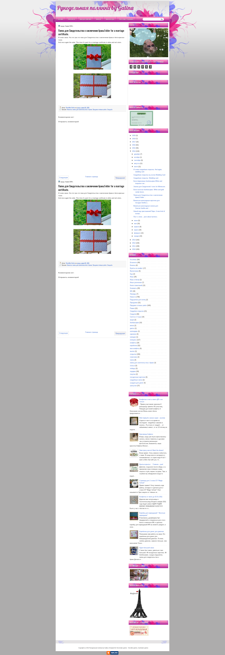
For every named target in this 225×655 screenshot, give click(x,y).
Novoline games (132, 648)
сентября (137, 160)
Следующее (63, 177)
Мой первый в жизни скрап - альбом (152, 418)
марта (136, 230)
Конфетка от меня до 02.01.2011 (150, 497)
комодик (133, 337)
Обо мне (60, 19)
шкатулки (133, 385)
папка (132, 360)
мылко (132, 351)
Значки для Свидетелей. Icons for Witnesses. (149, 186)
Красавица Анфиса (146, 434)
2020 (133, 135)
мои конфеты (134, 348)
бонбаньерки (134, 322)
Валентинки (134, 271)
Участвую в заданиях (126, 19)
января (136, 236)
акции (132, 320)
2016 (133, 145)
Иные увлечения (136, 282)
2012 (133, 243)
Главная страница (91, 177)
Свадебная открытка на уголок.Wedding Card (149, 175)
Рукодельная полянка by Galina (95, 7)
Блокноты (133, 262)
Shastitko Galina (70, 108)
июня (136, 220)
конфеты (133, 343)
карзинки (133, 334)
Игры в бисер (134, 280)
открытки (133, 354)
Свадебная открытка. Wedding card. (146, 178)
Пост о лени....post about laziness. (145, 217)
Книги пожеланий (136, 285)
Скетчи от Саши (135, 317)
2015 (133, 148)
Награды (133, 294)
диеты (132, 328)
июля (136, 166)
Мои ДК (98, 19)
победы (132, 368)
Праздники (133, 302)
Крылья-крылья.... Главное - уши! (151, 464)
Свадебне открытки (137, 311)
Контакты (71, 19)
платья (132, 366)
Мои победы (110, 19)
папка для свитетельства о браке (82, 109)
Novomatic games (122, 648)
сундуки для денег (136, 383)
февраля (137, 233)
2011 (133, 246)
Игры (131, 277)
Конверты (133, 288)
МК (131, 291)
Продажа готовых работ (100, 109)
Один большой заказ (146, 548)
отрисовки (133, 357)
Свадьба (109, 109)
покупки (132, 374)
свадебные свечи (136, 380)
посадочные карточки (137, 377)
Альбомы (133, 259)
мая (135, 223)
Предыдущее (120, 178)
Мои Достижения (85, 19)
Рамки (132, 308)
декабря (137, 154)
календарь (133, 331)
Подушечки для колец (138, 300)
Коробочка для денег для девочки (151, 531)
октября (137, 157)
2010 (133, 249)
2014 (133, 151)
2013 (133, 240)
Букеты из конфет (136, 268)
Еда (131, 274)
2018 (133, 139)
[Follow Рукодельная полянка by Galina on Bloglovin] (138, 617)
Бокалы (132, 265)
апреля (136, 227)
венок (132, 325)
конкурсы (133, 340)
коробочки (133, 345)
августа (136, 163)
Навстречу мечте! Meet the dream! (151, 450)
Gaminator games (143, 648)
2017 (133, 142)
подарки (133, 371)
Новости (69, 109)
